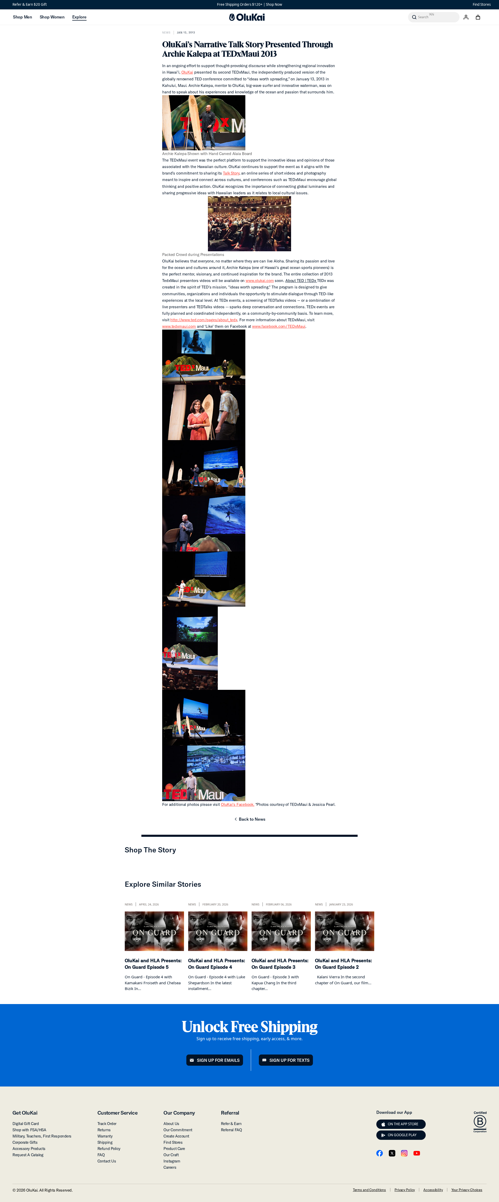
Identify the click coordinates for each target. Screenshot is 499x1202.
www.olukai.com (260, 280)
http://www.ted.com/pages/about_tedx (203, 319)
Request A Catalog (27, 1154)
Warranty (104, 1136)
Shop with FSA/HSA (29, 1129)
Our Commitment (177, 1129)
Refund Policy (108, 1148)
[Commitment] (480, 1122)
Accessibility (433, 1190)
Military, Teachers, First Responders (41, 1136)
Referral (230, 1112)
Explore (79, 17)
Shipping (104, 1142)
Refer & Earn (231, 1123)
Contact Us (106, 1161)
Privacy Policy (405, 1190)
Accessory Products (28, 1148)
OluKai (187, 72)
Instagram (171, 1161)
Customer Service (117, 1112)
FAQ (101, 1154)
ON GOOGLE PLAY (402, 1135)
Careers (169, 1167)
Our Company (179, 1112)
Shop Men (22, 17)
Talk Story (231, 173)
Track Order (106, 1123)
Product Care (174, 1148)
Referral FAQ (231, 1129)
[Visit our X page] (392, 1153)
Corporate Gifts (24, 1142)
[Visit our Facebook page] (379, 1153)
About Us (171, 1123)
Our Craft (171, 1154)
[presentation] (383, 1124)
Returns (104, 1129)
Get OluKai (24, 1112)
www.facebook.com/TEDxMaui (278, 326)
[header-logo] (246, 17)
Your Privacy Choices (466, 1190)
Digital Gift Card (25, 1123)
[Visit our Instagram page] (404, 1153)
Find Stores (482, 4)
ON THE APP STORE (403, 1124)
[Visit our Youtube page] (416, 1153)
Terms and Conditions (369, 1190)
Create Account (176, 1136)
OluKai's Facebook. (237, 804)
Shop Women (52, 17)
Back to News (249, 821)
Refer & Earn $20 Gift (29, 4)
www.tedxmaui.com (179, 326)
